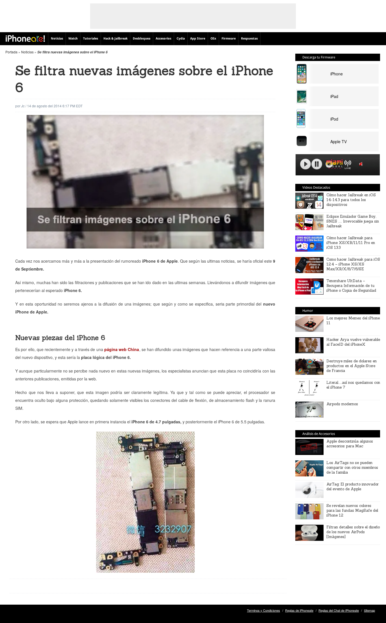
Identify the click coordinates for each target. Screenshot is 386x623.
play (305, 164)
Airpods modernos (342, 404)
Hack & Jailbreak (115, 38)
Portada (11, 51)
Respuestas (249, 38)
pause (316, 164)
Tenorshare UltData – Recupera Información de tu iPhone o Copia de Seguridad (351, 285)
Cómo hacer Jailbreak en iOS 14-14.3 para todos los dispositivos (351, 200)
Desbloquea (141, 38)
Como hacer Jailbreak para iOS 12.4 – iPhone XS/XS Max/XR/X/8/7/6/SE (353, 264)
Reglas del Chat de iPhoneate (338, 610)
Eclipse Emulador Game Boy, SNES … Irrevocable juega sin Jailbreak (352, 221)
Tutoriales (90, 38)
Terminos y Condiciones (263, 610)
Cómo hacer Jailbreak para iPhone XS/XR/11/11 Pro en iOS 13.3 (350, 243)
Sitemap (369, 610)
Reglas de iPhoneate (299, 610)
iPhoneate (25, 38)
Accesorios (163, 38)
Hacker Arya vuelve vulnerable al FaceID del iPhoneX (353, 342)
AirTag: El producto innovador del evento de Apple (352, 486)
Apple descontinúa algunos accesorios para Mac (349, 443)
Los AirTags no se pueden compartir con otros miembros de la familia (352, 467)
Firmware (229, 38)
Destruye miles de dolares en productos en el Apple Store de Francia (351, 366)
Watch (73, 38)
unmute (361, 164)
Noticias (57, 38)
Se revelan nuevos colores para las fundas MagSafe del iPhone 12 (352, 510)
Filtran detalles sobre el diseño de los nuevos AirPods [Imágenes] (353, 532)
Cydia (181, 38)
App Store (197, 38)
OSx (213, 38)
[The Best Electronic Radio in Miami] (333, 165)
